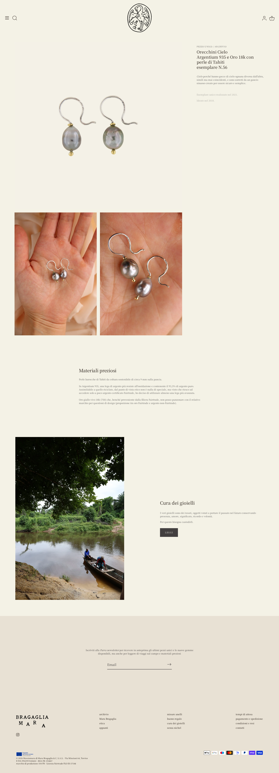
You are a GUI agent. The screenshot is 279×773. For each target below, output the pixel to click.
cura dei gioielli (176, 723)
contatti (240, 727)
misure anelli (174, 714)
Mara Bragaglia (107, 718)
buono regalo (174, 718)
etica (102, 723)
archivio (103, 714)
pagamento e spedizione (249, 718)
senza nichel (174, 727)
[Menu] (7, 17)
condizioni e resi (245, 723)
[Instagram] (17, 734)
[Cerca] (14, 18)
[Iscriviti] (169, 664)
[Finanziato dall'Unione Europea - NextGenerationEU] (25, 754)
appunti (103, 727)
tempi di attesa (244, 714)
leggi (169, 532)
